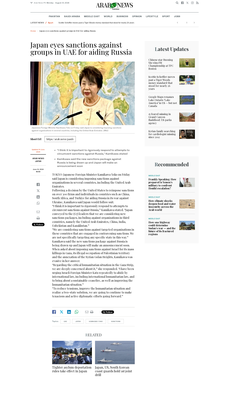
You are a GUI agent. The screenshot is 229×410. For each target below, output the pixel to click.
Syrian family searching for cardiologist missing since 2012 (162, 134)
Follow (39, 224)
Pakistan (54, 16)
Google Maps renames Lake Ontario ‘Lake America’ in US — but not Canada (162, 101)
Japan (78, 321)
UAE (65, 321)
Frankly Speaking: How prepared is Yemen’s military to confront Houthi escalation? (162, 184)
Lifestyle (152, 16)
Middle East (92, 16)
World (108, 16)
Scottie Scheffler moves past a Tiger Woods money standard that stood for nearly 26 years (96, 23)
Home (33, 30)
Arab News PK (40, 3)
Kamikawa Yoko (96, 321)
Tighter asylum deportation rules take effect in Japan (71, 369)
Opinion (137, 16)
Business (122, 16)
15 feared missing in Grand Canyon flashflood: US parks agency (160, 118)
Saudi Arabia (72, 16)
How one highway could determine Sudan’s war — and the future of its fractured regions (162, 228)
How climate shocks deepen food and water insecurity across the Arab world (162, 205)
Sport (166, 16)
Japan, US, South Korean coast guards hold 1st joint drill (113, 371)
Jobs (177, 16)
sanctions (115, 321)
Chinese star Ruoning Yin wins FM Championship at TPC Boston (160, 64)
